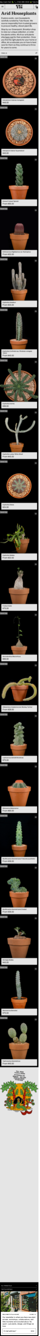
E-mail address (9, 1331)
